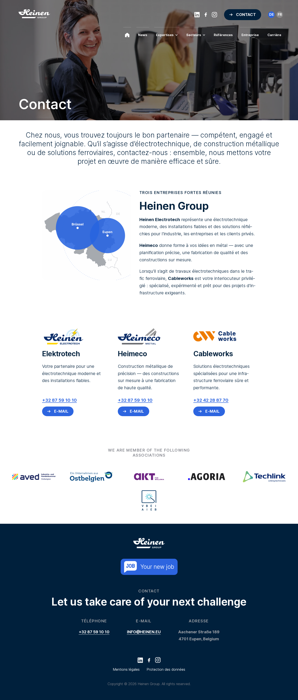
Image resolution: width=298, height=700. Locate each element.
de (271, 14)
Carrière (274, 35)
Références (223, 35)
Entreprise (250, 35)
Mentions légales (126, 669)
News (142, 35)
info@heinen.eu (144, 632)
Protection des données (166, 669)
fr (280, 14)
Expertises (165, 35)
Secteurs (193, 35)
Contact (246, 14)
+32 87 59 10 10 (94, 632)
